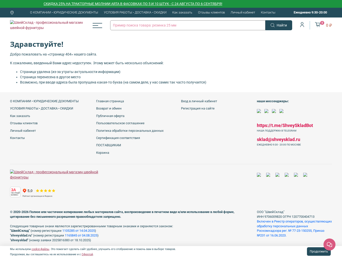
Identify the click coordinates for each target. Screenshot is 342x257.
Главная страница (110, 101)
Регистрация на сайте (198, 108)
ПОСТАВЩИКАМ (108, 145)
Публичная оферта (110, 116)
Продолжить (319, 251)
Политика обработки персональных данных (129, 130)
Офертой (87, 254)
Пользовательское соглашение (120, 123)
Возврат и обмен (109, 108)
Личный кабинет (243, 12)
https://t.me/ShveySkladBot (285, 125)
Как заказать (182, 12)
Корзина (102, 152)
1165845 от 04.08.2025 (81, 235)
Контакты (268, 12)
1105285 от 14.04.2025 (78, 230)
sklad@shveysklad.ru (278, 139)
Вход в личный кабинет (199, 101)
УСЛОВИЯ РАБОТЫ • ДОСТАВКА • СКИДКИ (135, 12)
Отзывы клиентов (211, 12)
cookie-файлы (40, 249)
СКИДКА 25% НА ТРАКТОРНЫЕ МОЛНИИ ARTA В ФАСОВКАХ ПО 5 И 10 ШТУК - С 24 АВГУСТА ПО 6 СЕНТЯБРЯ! (129, 4)
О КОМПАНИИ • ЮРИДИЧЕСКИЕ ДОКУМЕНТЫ (64, 12)
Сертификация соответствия (118, 138)
